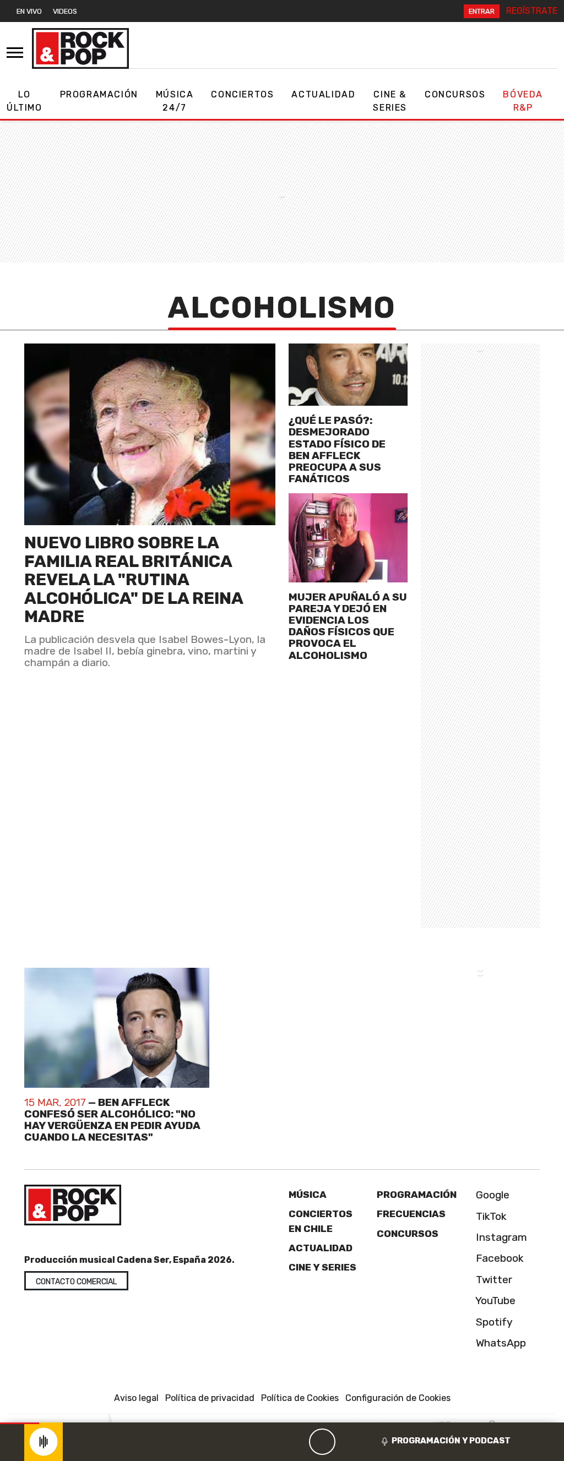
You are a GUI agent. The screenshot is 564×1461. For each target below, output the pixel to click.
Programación (99, 94)
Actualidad (323, 94)
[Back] (269, 1442)
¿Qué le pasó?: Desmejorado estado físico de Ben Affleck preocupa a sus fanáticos (337, 449)
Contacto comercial (76, 1281)
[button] (19, 1423)
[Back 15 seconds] (296, 1442)
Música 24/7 (175, 101)
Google (491, 1195)
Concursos (455, 94)
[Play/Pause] (322, 1442)
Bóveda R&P (523, 101)
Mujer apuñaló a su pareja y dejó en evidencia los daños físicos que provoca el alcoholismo (348, 626)
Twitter (492, 1279)
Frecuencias (411, 1213)
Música (308, 1194)
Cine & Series (390, 101)
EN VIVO (29, 11)
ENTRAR (482, 11)
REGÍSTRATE (531, 11)
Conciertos (242, 94)
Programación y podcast (451, 1441)
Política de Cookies (300, 1398)
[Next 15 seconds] (348, 1442)
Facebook (498, 1258)
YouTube (494, 1300)
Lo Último (24, 101)
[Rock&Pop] (80, 48)
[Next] (375, 1442)
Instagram (500, 1237)
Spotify (493, 1322)
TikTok (490, 1216)
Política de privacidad (209, 1398)
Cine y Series (322, 1267)
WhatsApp (499, 1343)
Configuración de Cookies (398, 1398)
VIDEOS (65, 11)
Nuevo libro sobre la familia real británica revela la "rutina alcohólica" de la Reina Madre (133, 579)
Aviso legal (136, 1398)
